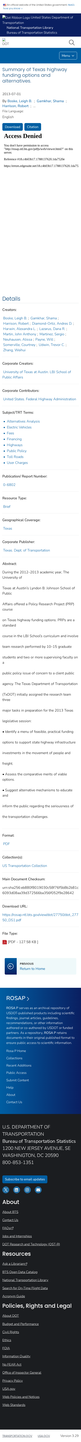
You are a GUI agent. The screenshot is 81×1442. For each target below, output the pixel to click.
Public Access (16, 1072)
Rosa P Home (16, 1051)
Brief (6, 506)
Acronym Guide (13, 1296)
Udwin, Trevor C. (52, 344)
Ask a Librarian (13, 1263)
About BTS (10, 1212)
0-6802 (9, 484)
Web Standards (13, 1405)
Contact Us (14, 1102)
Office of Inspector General (21, 1372)
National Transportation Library (25, 1280)
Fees (10, 433)
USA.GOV (44, 1436)
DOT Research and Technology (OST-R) (31, 1244)
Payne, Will (44, 339)
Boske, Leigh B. (19, 101)
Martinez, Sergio (52, 334)
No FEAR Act (11, 1364)
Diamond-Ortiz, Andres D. (52, 323)
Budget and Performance (20, 1324)
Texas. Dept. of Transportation (26, 550)
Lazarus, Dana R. (52, 328)
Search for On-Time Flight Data (25, 1288)
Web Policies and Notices (21, 1397)
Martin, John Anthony (19, 334)
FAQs (6, 1228)
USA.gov (8, 1388)
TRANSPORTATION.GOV (17, 1436)
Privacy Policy (12, 1380)
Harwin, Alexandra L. (19, 328)
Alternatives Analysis (23, 421)
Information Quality (16, 1356)
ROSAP (15, 998)
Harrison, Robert (15, 106)
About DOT (10, 1315)
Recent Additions (18, 1065)
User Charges (17, 462)
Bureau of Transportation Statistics (32, 32)
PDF (6, 843)
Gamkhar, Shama (50, 101)
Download (12, 127)
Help (10, 1087)
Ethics (6, 1340)
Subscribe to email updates (25, 1179)
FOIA (6, 1348)
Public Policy (17, 451)
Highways (15, 445)
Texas (7, 528)
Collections (14, 1058)
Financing (14, 439)
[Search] (72, 42)
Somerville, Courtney (19, 344)
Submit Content (17, 1080)
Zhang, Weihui (14, 350)
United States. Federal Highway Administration (39, 399)
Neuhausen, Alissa (17, 339)
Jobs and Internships (17, 1236)
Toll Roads (15, 456)
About (10, 1095)
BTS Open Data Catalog (20, 1272)
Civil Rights (10, 1332)
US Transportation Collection (24, 865)
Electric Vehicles (19, 427)
